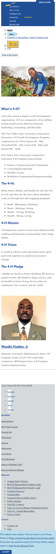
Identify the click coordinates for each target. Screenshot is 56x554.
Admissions (14, 10)
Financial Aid (6, 432)
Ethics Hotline (14, 501)
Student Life (15, 14)
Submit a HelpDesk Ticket (11, 464)
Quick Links (45, 2)
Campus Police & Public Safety (22, 498)
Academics (14, 7)
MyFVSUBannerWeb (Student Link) (24, 484)
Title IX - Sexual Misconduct (21, 511)
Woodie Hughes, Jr (14, 346)
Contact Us (12, 525)
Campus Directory (16, 491)
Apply (9, 30)
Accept (5, 552)
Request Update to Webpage (12, 470)
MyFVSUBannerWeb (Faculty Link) (23, 487)
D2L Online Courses (9, 427)
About (12, 3)
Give (11, 34)
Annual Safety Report (17, 481)
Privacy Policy (14, 514)
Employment (6, 448)
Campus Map (13, 494)
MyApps (4, 443)
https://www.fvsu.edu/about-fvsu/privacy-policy (31, 538)
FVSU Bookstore (8, 459)
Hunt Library (6, 454)
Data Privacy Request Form (21, 545)
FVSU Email (6, 437)
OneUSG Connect (15, 504)
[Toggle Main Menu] (12, 44)
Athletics (13, 17)
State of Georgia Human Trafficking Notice (27, 507)
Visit (9, 529)
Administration (7, 421)
